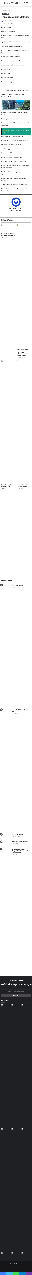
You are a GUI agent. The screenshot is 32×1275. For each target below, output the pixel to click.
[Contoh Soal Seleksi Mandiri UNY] (5, 771)
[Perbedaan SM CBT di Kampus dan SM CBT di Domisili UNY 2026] (16, 1189)
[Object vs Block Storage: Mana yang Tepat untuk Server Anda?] (6, 1254)
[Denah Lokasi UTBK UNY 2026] (16, 1254)
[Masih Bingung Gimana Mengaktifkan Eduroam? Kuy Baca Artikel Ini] (5, 910)
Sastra (7, 13)
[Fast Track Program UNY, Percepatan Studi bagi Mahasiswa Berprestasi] (16, 1006)
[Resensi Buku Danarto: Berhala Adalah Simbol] (8, 228)
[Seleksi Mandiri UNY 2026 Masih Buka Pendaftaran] (6, 1130)
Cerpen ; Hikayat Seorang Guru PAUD (23, 485)
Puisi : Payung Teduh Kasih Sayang (7, 485)
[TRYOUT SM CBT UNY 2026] (5, 844)
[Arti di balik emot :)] (5, 646)
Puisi (8, 10)
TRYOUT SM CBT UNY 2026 (20, 842)
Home (4, 10)
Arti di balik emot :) (17, 585)
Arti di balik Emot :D (17, 834)
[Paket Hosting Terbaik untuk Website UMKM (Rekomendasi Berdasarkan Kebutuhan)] (26, 1254)
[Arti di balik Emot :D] (5, 837)
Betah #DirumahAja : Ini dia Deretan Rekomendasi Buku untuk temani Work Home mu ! (23, 352)
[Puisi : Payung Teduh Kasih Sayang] (8, 421)
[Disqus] (16, 513)
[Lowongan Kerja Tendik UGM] (26, 1130)
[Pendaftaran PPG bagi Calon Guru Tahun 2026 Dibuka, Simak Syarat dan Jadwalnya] (26, 1006)
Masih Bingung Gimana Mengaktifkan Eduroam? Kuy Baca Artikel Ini (20, 850)
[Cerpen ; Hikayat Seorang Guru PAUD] (24, 421)
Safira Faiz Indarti (8, 20)
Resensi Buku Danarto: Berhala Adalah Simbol (8, 234)
